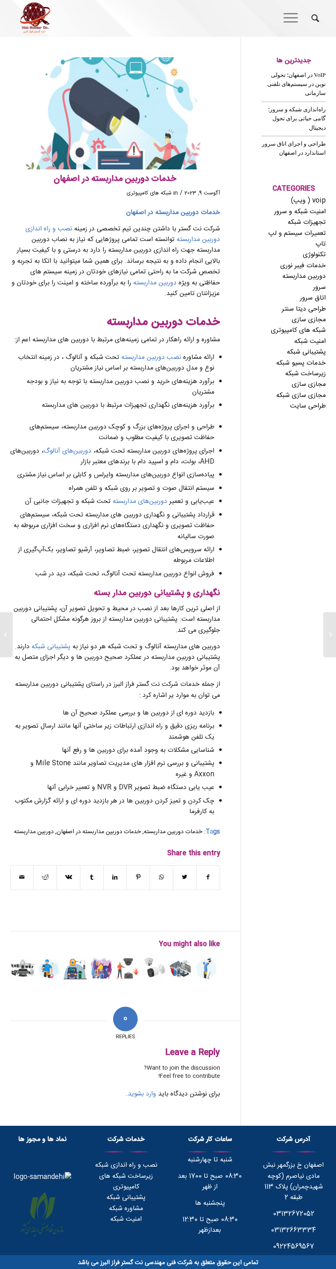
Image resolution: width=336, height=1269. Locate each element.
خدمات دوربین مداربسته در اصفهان (99, 832)
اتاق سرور (313, 298)
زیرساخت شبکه (305, 373)
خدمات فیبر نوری (303, 265)
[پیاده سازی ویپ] (329, 634)
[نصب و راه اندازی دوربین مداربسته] (206, 968)
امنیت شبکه (310, 341)
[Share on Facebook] (208, 877)
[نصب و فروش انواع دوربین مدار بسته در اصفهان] (75, 968)
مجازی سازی (309, 319)
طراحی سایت (308, 406)
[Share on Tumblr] (91, 877)
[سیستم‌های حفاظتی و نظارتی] (101, 968)
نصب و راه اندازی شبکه (126, 1165)
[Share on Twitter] (184, 877)
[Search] (311, 18)
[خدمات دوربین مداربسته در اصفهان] (115, 113)
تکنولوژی (314, 254)
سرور (319, 287)
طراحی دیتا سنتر (304, 309)
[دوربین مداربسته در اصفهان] (180, 968)
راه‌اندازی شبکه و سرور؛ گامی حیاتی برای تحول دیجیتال (297, 118)
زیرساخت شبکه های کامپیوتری (126, 1181)
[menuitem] (311, 18)
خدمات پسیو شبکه (301, 363)
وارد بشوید (142, 1094)
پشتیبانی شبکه (51, 646)
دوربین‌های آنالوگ (67, 451)
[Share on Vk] (68, 877)
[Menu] (293, 18)
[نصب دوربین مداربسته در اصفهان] (153, 968)
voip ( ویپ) (308, 200)
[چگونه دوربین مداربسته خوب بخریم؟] (22, 968)
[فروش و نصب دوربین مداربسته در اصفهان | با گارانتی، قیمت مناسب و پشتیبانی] (127, 968)
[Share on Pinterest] (138, 877)
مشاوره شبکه (126, 1208)
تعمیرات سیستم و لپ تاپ (297, 239)
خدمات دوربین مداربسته (173, 832)
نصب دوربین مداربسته (151, 357)
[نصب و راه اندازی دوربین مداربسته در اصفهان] (48, 968)
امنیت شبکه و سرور (300, 211)
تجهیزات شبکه (307, 222)
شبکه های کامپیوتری (149, 193)
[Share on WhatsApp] (161, 877)
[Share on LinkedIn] (115, 877)
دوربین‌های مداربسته (141, 501)
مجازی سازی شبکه (301, 395)
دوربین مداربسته (155, 283)
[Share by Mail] (22, 877)
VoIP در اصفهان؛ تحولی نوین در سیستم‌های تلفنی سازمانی (296, 84)
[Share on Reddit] (45, 877)
